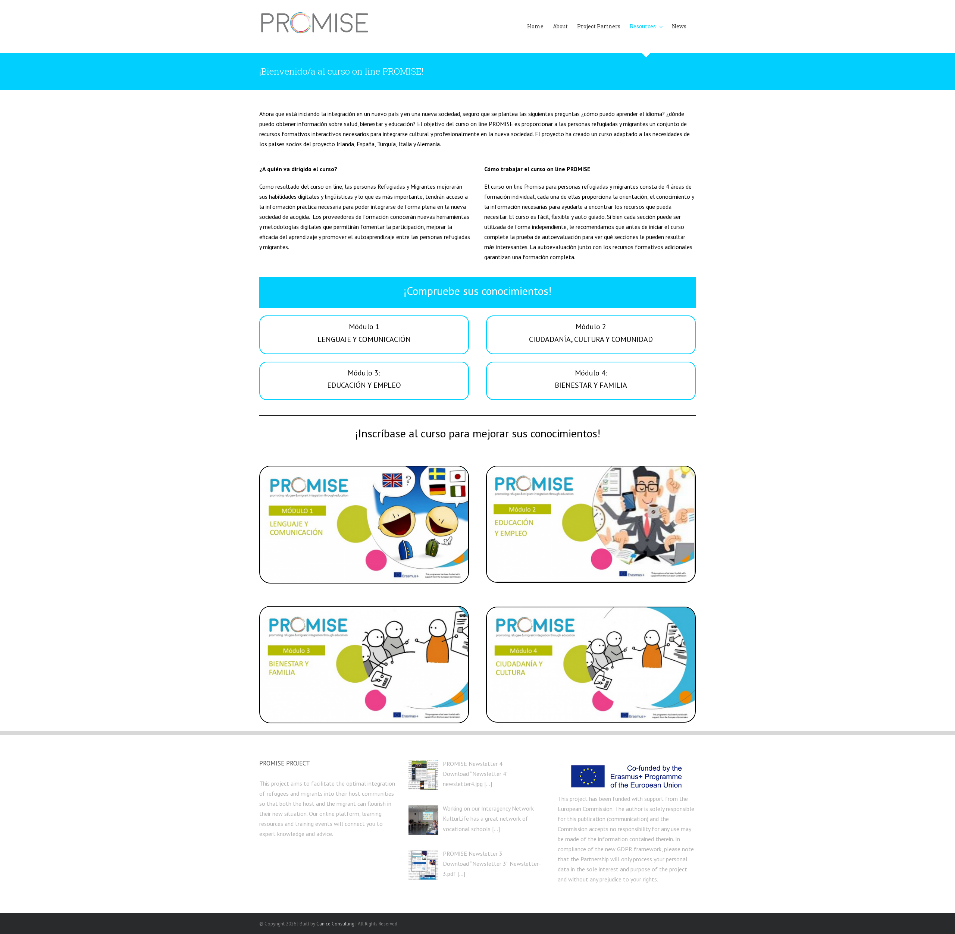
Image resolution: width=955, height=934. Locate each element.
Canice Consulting (335, 924)
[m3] (364, 609)
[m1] (364, 469)
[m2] (591, 469)
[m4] (591, 610)
